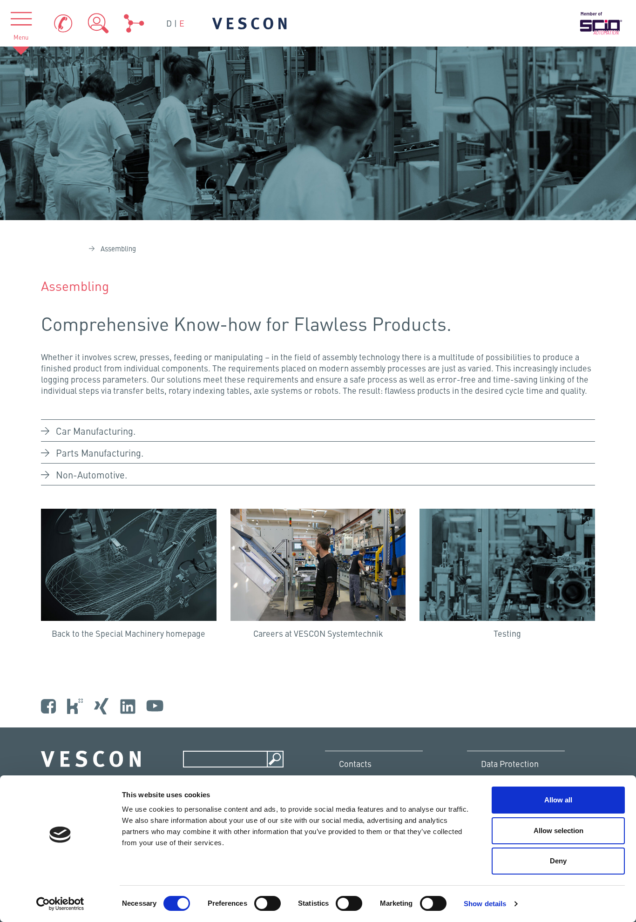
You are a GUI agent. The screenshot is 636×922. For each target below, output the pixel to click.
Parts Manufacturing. (99, 452)
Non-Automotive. (91, 474)
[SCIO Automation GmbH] (601, 23)
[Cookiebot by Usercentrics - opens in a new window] (60, 904)
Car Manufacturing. (95, 430)
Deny (558, 861)
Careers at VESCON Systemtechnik (318, 633)
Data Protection (510, 763)
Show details (485, 904)
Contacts (355, 763)
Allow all (558, 800)
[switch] (267, 903)
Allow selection (558, 831)
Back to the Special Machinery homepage (128, 633)
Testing (507, 633)
